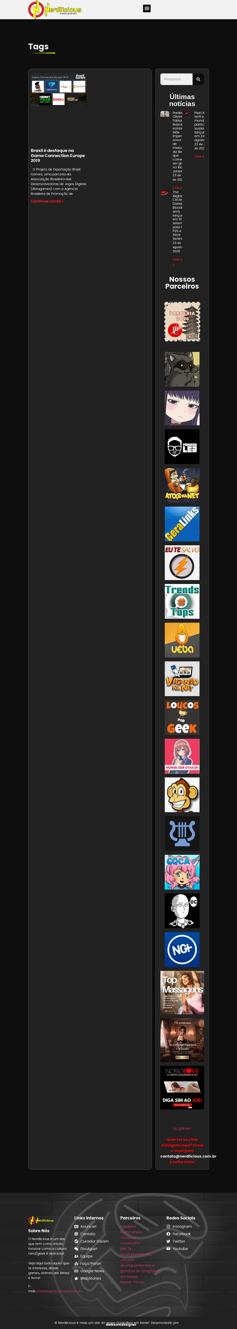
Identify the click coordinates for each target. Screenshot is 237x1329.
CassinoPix (130, 1243)
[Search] (198, 79)
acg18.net (182, 1128)
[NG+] (182, 950)
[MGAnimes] (182, 409)
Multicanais (131, 1232)
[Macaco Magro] (182, 795)
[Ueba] (182, 641)
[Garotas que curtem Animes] (182, 873)
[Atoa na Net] (182, 486)
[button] (147, 8)
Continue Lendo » (47, 201)
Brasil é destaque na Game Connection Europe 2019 (58, 155)
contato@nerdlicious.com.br (59, 1291)
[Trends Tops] (182, 602)
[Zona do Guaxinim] (182, 370)
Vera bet (128, 1237)
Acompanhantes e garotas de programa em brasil (140, 1271)
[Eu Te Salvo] (182, 563)
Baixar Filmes (132, 1282)
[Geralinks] (182, 525)
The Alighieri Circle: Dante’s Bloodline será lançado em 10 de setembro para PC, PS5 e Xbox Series (180, 215)
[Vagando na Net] (182, 679)
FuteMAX (128, 1226)
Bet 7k (125, 1248)
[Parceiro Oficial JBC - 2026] (182, 322)
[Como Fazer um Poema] (182, 834)
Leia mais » (181, 187)
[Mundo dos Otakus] (182, 757)
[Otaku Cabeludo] (182, 911)
